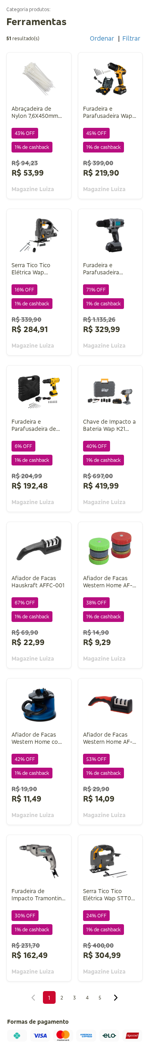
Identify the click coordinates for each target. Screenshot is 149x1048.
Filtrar (131, 38)
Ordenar (102, 38)
